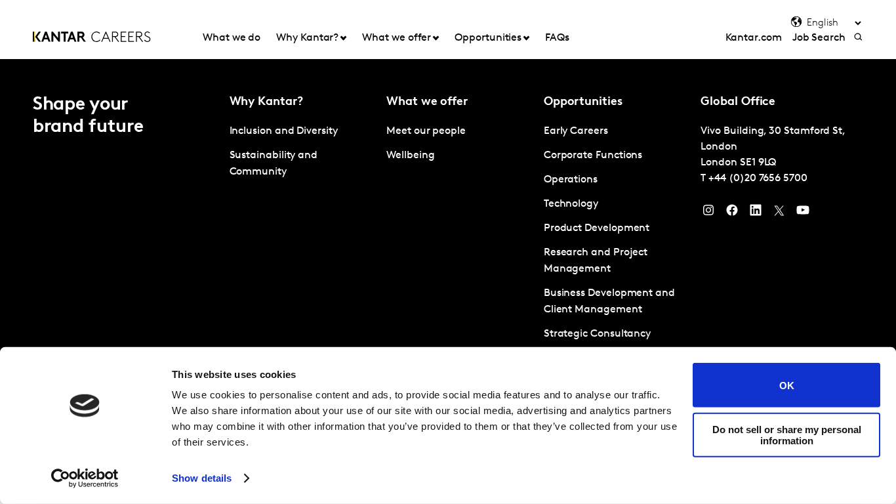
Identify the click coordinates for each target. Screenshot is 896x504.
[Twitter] (779, 213)
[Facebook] (732, 213)
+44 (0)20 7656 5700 (757, 178)
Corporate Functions (593, 155)
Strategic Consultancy (597, 334)
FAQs (557, 38)
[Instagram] (708, 213)
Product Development (596, 228)
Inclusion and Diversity (284, 131)
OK (786, 384)
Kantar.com (753, 38)
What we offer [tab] (396, 38)
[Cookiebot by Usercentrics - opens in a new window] (85, 478)
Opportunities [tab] (488, 38)
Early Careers (576, 131)
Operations (571, 180)
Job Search (818, 38)
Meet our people (426, 131)
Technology (571, 204)
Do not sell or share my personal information (786, 434)
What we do (231, 38)
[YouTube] (803, 213)
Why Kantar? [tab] (307, 38)
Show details (202, 478)
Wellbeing (410, 155)
